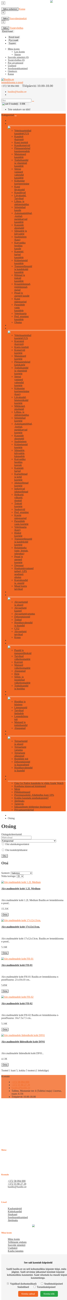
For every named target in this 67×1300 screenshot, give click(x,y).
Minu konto (14, 1239)
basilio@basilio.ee (17, 91)
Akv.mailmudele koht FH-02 (17, 1003)
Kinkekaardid (15, 1211)
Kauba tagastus (15, 1251)
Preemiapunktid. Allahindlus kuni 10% (34, 795)
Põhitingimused (22, 792)
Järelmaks (19, 800)
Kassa (22, 9)
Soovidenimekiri (18, 18)
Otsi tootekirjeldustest (16, 850)
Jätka (5, 18)
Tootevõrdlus (16, 28)
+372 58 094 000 (20, 1082)
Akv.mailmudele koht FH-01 (17, 965)
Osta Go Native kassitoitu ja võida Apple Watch (38, 783)
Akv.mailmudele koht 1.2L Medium (20, 888)
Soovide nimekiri (16, 1245)
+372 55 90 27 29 (21, 1084)
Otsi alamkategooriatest (17, 844)
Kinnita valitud (28, 1294)
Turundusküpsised (45, 1287)
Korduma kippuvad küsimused (30, 786)
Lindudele (12, 694)
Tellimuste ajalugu (17, 1242)
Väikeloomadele (15, 643)
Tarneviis (19, 803)
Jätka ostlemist (10, 9)
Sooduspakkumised (18, 1217)
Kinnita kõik (49, 1294)
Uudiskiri (12, 1248)
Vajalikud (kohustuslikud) (23, 1283)
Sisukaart (12, 1214)
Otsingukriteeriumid (11, 834)
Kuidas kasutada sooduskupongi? (31, 798)
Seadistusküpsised (53, 1283)
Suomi (12, 43)
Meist (17, 789)
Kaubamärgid (15, 1208)
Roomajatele (13, 734)
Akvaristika (13, 595)
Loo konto (19, 51)
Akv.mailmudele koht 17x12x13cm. (20, 926)
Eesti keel (14, 37)
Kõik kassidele (14, 123)
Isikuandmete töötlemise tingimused (32, 806)
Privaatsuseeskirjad (24, 809)
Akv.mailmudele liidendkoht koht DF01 (23, 1041)
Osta (5, 914)
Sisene (17, 54)
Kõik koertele (14, 328)
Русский (13, 40)
